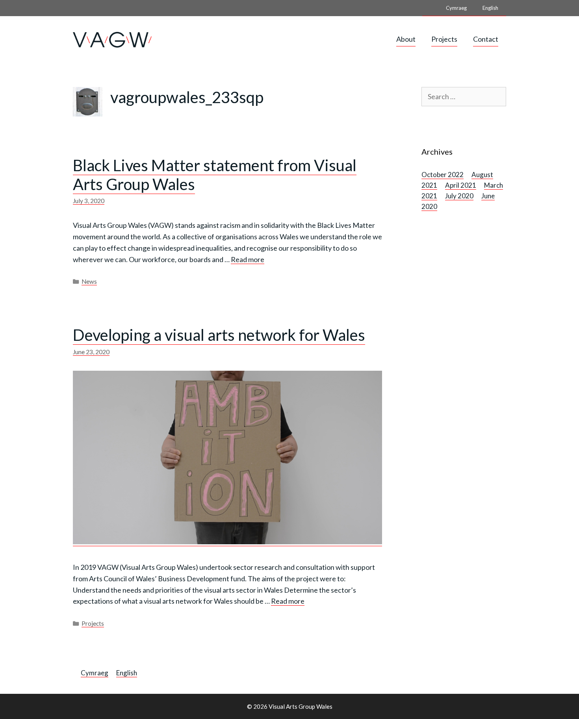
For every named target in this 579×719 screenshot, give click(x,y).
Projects (444, 39)
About (406, 39)
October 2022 (442, 174)
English (490, 8)
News (89, 281)
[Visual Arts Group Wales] (112, 38)
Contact (485, 39)
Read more (247, 259)
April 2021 (460, 185)
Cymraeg (456, 8)
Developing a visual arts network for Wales (219, 334)
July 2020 (459, 196)
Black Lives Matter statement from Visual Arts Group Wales (214, 175)
